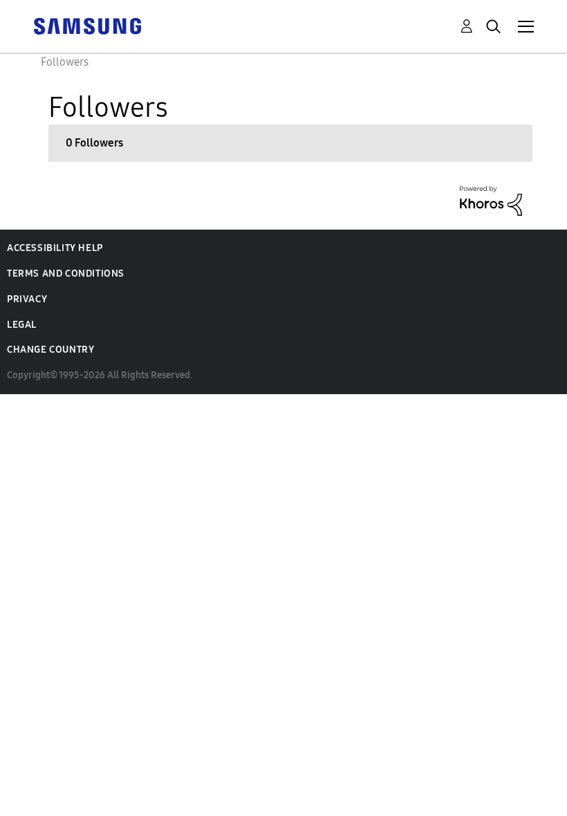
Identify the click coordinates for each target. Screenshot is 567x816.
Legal (22, 325)
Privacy (27, 299)
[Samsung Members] (87, 25)
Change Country (50, 349)
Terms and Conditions (65, 273)
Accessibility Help (55, 248)
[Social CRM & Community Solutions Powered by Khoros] (491, 199)
